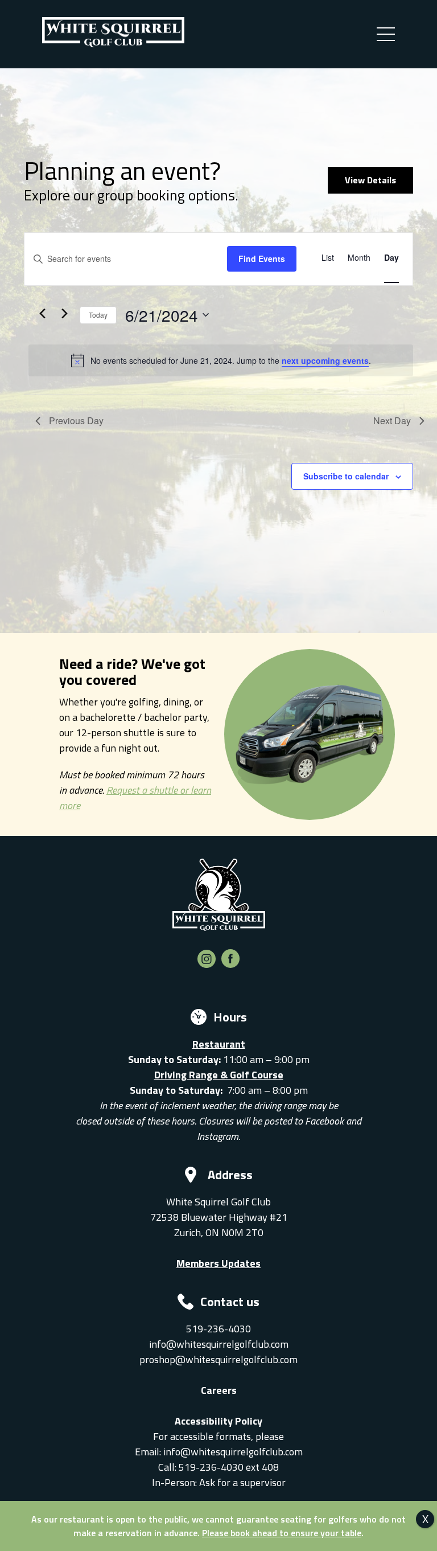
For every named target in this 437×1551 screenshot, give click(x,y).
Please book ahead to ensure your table (281, 1533)
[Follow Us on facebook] (230, 964)
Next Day (392, 420)
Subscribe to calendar (346, 476)
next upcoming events (325, 360)
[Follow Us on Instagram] (206, 964)
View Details (370, 180)
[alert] (220, 360)
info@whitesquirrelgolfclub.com (218, 1344)
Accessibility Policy (218, 1421)
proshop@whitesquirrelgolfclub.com (218, 1359)
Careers (219, 1390)
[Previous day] (42, 314)
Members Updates (218, 1263)
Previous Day (76, 420)
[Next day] (64, 314)
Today (98, 314)
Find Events (261, 258)
